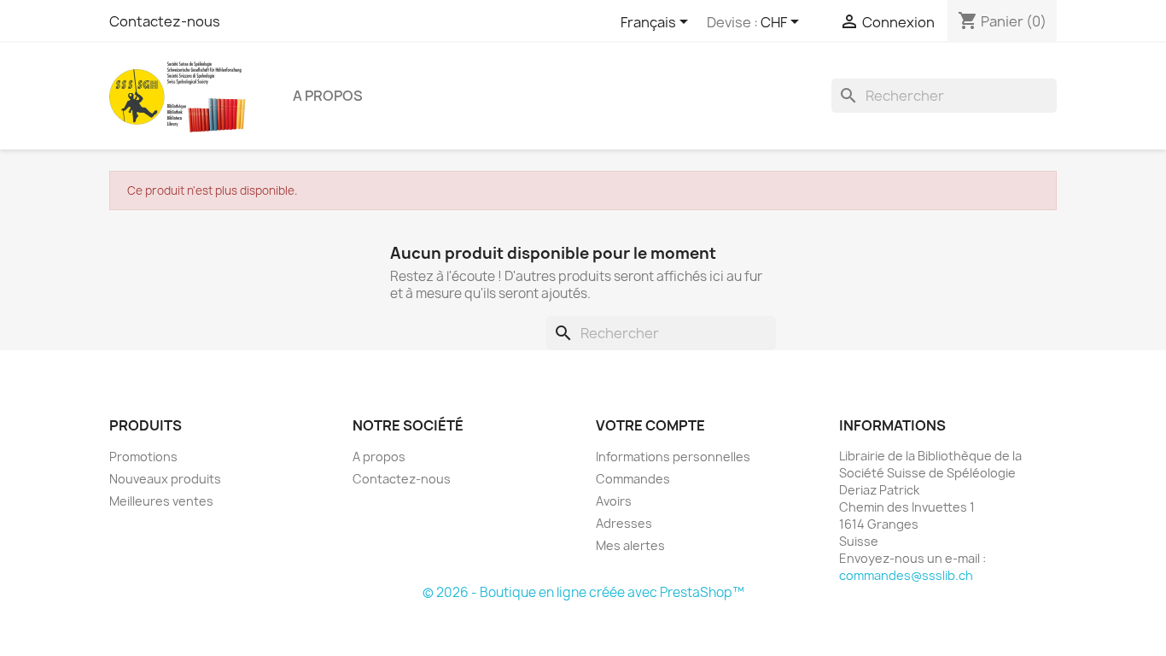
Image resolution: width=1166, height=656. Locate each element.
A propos (328, 95)
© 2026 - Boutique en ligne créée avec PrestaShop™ (583, 592)
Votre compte (650, 425)
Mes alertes (630, 545)
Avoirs (614, 501)
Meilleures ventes (161, 501)
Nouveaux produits (165, 479)
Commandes (633, 479)
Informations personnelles (673, 456)
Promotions (143, 456)
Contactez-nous (164, 21)
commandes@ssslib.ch (906, 575)
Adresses (624, 523)
